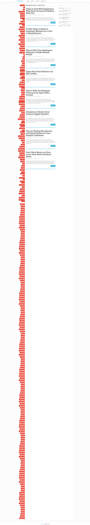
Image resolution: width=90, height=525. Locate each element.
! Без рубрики (22, 5)
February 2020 (22, 369)
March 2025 (22, 240)
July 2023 (22, 282)
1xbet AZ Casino (21, 35)
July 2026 (22, 206)
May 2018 (22, 414)
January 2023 (22, 295)
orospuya (22, 144)
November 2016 (21, 452)
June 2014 (22, 509)
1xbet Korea (22, 46)
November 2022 (21, 299)
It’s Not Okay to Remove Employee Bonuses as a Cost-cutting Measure (39, 31)
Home (28, 1)
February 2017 (22, 446)
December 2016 (22, 450)
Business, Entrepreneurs (22, 77)
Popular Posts (62, 8)
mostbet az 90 (22, 117)
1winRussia (22, 31)
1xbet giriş (22, 42)
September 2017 (21, 431)
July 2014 (22, 507)
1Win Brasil (22, 13)
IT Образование (22, 110)
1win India (22, 21)
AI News (23, 61)
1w (23, 9)
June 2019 (22, 386)
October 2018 (22, 403)
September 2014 (21, 503)
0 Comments (45, 35)
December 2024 (22, 246)
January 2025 (22, 244)
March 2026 (22, 214)
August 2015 (22, 484)
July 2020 (22, 359)
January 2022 (22, 320)
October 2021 (22, 327)
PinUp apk (22, 161)
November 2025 (21, 223)
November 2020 (21, 350)
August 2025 (22, 229)
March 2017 (22, 443)
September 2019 (21, 380)
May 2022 (22, 312)
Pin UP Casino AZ (21, 157)
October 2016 (22, 454)
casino (23, 80)
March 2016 (22, 469)
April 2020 (22, 365)
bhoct (23, 63)
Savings (23, 165)
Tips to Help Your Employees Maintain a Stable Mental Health (39, 52)
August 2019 (22, 382)
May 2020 (22, 363)
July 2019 (22, 384)
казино (23, 187)
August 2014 (22, 505)
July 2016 (22, 460)
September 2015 (21, 482)
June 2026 (22, 208)
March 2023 (22, 291)
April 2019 (22, 390)
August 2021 (22, 331)
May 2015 (22, 490)
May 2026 (22, 210)
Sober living (22, 170)
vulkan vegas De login (22, 178)
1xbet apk (22, 33)
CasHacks (20, 0)
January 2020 (22, 371)
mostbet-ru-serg (21, 138)
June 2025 (22, 233)
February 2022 (22, 318)
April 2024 (22, 263)
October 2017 (22, 429)
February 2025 (22, 242)
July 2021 (22, 333)
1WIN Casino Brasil (23, 19)
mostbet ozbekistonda (22, 131)
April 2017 (22, 441)
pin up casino (22, 155)
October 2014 (22, 501)
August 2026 (22, 204)
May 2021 (22, 337)
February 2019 (22, 395)
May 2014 (22, 511)
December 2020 (22, 348)
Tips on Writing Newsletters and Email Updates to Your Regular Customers (39, 133)
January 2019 (22, 397)
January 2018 (22, 422)
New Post (22, 140)
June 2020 (22, 361)
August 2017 (22, 433)
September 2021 (21, 329)
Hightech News (22, 104)
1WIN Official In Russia (22, 24)
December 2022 (22, 297)
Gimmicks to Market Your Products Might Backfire (38, 112)
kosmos (23, 112)
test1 (23, 175)
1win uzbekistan (21, 29)
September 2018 (21, 405)
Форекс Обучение (21, 197)
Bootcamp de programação (22, 70)
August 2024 (22, 255)
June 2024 (22, 259)
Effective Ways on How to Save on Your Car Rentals (66, 10)
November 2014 (21, 499)
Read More (53, 22)
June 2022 (22, 310)
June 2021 (22, 335)
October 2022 (22, 301)
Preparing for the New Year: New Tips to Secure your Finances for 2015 (66, 18)
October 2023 (22, 276)
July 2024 (22, 257)
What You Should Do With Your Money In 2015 (66, 22)
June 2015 (22, 488)
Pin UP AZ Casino (21, 148)
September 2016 (21, 456)
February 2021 (22, 344)
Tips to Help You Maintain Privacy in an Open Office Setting (38, 92)
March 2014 (22, 516)
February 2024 (22, 267)
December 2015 (22, 475)
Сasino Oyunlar (21, 193)
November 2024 (21, 248)
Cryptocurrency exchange (22, 87)
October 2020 (22, 352)
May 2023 (22, 286)
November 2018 (21, 401)
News (23, 142)
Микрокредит (22, 189)
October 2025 (22, 225)
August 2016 (22, 458)
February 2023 (22, 293)
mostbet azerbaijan (23, 122)
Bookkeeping (22, 67)
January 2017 (22, 448)
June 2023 (22, 284)
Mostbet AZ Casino (21, 119)
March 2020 (22, 367)
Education (22, 90)
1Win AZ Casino (21, 11)
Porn (23, 163)
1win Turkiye (22, 27)
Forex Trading (22, 98)
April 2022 (22, 314)
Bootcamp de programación (22, 74)
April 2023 (22, 289)
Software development (22, 173)
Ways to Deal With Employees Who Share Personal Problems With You (40, 10)
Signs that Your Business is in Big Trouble (39, 72)
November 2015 (21, 477)
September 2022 (21, 303)
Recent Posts (69, 8)
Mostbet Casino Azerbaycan (22, 125)
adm (23, 59)
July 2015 (22, 486)
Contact (37, 1)
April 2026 (22, 212)
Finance (23, 92)
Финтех (23, 195)
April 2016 (22, 467)
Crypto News (22, 82)
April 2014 (22, 513)
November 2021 (21, 325)
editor (28, 15)
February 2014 (22, 518)
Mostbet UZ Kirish (21, 136)
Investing (22, 106)
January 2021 (22, 346)
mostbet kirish (22, 128)
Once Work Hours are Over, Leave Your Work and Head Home (38, 154)
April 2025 (22, 238)
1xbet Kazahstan (21, 44)
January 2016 (22, 473)
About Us (32, 1)
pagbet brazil (22, 146)
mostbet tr (22, 134)
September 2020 (21, 354)
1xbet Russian (22, 52)
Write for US (43, 1)
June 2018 (22, 412)
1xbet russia (22, 50)
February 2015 (22, 492)
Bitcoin (23, 65)
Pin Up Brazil (22, 153)
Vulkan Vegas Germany (22, 182)
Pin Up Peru (22, 159)
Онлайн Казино (22, 191)
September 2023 (21, 278)
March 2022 (22, 316)
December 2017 (22, 424)
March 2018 (22, 418)
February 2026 (22, 216)
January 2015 (22, 494)
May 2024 (22, 261)
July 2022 (22, 308)
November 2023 (21, 274)
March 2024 (22, 265)
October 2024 (22, 250)
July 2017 (22, 435)
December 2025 (22, 221)
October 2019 (22, 378)
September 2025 (21, 227)
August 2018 (22, 407)
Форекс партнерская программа (22, 200)
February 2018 (22, 420)
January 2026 (22, 219)
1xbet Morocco (22, 48)
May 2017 (22, 439)
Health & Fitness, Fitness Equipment (22, 101)
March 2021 (22, 342)
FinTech (23, 94)
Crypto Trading (21, 84)
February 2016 (22, 471)
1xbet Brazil (22, 37)
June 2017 (22, 437)
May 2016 (22, 465)
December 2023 (22, 272)
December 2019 (22, 373)
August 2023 (22, 280)
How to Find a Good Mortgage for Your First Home (66, 14)
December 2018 (22, 399)
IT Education (22, 108)
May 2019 (22, 388)
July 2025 (22, 231)
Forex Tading (22, 96)
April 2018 (22, 416)
